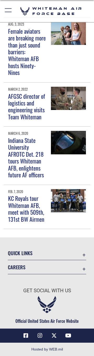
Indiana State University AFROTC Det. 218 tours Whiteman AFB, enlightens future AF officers (26, 157)
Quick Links (20, 253)
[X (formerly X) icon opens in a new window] (54, 336)
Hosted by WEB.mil (47, 349)
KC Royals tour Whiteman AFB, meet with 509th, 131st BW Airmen (26, 208)
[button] (8, 11)
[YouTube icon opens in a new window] (68, 336)
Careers (16, 267)
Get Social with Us (47, 291)
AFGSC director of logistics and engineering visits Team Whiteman (26, 106)
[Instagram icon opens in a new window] (40, 336)
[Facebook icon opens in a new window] (26, 336)
